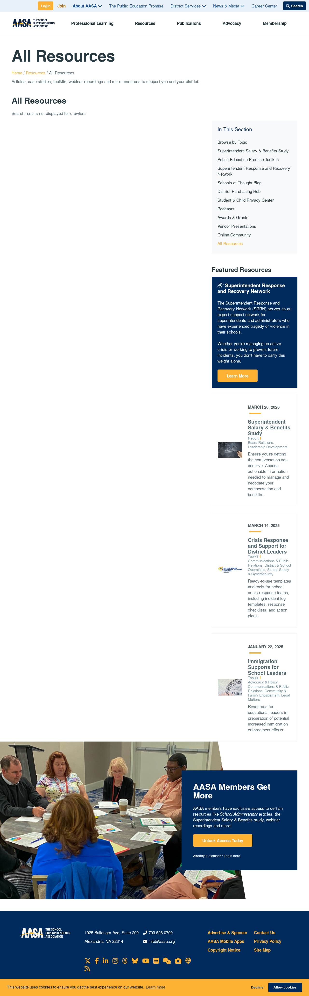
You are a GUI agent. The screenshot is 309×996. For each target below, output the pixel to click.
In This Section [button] (235, 129)
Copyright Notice (224, 950)
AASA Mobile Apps (226, 941)
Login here (232, 855)
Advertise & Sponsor (227, 932)
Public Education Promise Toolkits (248, 159)
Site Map (262, 950)
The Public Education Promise (136, 6)
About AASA (85, 6)
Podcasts (226, 209)
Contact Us (264, 932)
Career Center (264, 6)
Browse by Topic (232, 142)
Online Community (234, 235)
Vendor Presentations (237, 226)
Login (45, 5)
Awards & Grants (233, 217)
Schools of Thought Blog (239, 182)
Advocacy (232, 23)
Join (61, 6)
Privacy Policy (267, 941)
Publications (189, 23)
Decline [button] (257, 987)
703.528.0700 (160, 932)
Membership (275, 23)
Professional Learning (92, 23)
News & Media (226, 6)
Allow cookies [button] (285, 987)
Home (17, 73)
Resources (145, 23)
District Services (186, 6)
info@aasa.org (161, 941)
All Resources (230, 243)
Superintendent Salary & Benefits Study (253, 151)
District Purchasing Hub (239, 191)
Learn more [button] (155, 987)
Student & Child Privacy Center (246, 200)
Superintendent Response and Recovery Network (254, 171)
